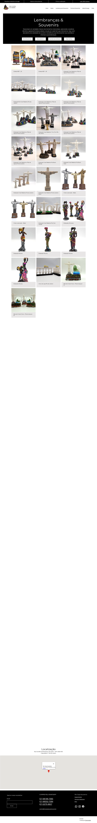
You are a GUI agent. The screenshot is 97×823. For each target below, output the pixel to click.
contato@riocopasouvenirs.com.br (47, 809)
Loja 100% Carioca (84, 1)
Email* (8, 798)
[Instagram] (79, 806)
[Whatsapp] (76, 806)
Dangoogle (88, 820)
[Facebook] (83, 806)
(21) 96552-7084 (46, 801)
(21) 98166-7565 (46, 799)
